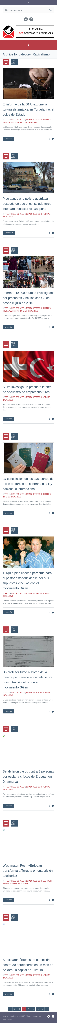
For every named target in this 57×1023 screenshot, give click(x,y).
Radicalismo (33, 122)
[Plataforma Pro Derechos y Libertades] (28, 32)
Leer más (8, 139)
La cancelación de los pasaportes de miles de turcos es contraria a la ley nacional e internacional (28, 484)
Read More (9, 233)
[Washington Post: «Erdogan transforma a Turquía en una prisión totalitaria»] (28, 844)
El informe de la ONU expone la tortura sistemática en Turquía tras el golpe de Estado (28, 109)
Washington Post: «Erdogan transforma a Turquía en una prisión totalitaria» (28, 870)
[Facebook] (31, 19)
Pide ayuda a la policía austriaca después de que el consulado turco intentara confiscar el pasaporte (27, 204)
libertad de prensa (11, 122)
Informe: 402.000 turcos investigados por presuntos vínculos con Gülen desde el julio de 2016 (28, 298)
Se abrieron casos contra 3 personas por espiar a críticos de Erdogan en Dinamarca (28, 776)
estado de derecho (34, 120)
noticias (23, 122)
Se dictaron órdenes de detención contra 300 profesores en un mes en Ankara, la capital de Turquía (28, 965)
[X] (26, 19)
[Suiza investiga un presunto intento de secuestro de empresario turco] (28, 366)
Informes (47, 120)
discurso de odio (18, 120)
